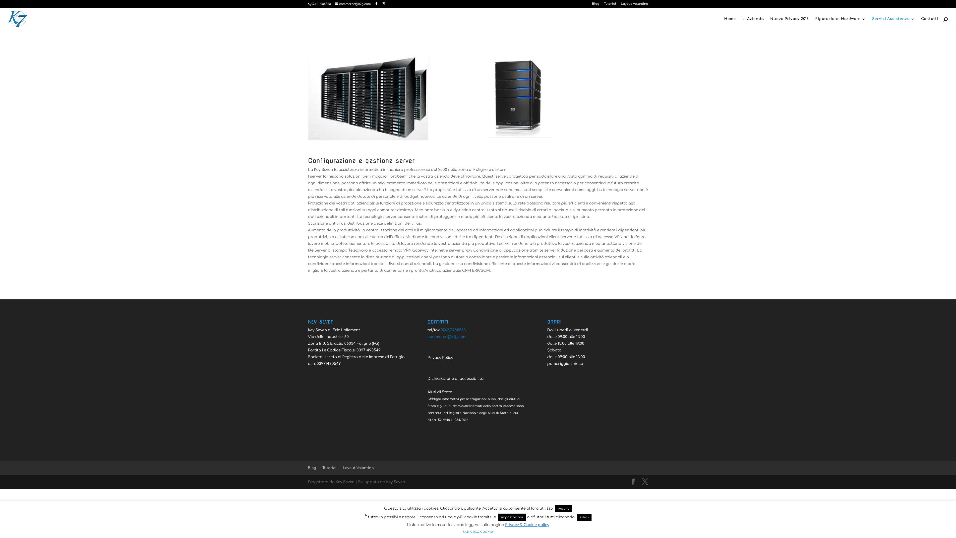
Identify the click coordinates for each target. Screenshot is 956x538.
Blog (595, 3)
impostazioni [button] (512, 517)
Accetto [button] (563, 508)
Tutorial (610, 3)
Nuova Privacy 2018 (789, 19)
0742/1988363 (453, 330)
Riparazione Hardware (838, 19)
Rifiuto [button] (584, 517)
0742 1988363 (321, 4)
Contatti (929, 19)
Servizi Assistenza (891, 19)
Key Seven (345, 482)
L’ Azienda (753, 19)
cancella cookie (478, 532)
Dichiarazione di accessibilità (455, 379)
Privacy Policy (440, 358)
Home (730, 19)
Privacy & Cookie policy (527, 525)
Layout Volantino (634, 3)
